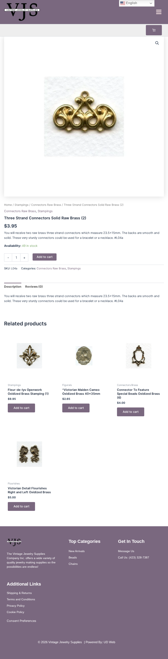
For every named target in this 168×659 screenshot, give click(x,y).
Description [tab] (12, 286)
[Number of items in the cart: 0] (154, 30)
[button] (157, 43)
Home (8, 204)
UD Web (109, 642)
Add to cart (44, 257)
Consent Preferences (21, 621)
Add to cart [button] (21, 408)
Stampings (21, 204)
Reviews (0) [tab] (34, 286)
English (131, 3)
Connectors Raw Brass (46, 204)
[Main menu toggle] (159, 12)
